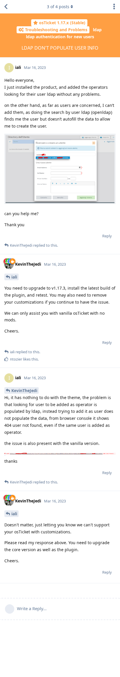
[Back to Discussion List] (6, 6)
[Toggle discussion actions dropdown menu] (114, 6)
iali (14, 277)
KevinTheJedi (24, 390)
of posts (58, 6)
